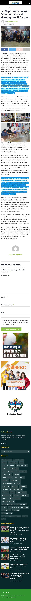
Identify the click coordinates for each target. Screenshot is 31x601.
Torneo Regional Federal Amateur (11, 516)
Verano (25, 516)
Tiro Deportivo (6, 510)
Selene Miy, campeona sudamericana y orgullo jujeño (18, 539)
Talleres (4, 507)
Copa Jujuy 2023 (14, 468)
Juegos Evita (5, 480)
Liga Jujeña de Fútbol (16, 489)
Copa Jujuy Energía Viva (8, 471)
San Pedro (5, 498)
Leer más (4, 443)
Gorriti (16, 477)
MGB (6, 596)
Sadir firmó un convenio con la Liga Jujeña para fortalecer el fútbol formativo (20, 576)
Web (2, 312)
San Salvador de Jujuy (8, 501)
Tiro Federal (15, 510)
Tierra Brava (24, 507)
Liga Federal (23, 486)
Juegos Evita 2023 (15, 480)
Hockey (22, 477)
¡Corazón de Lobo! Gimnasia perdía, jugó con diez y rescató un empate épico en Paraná (19, 529)
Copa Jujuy (8, 8)
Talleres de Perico (14, 507)
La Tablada (15, 486)
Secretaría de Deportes (8, 504)
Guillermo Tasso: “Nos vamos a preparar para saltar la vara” (17, 556)
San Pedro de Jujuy (15, 498)
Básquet (4, 462)
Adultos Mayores (6, 459)
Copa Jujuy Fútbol (22, 471)
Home (2, 8)
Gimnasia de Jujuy (7, 477)
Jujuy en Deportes (12, 21)
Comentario (5, 275)
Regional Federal (6, 495)
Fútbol (9, 474)
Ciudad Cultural (13, 462)
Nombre (4, 297)
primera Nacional (21, 492)
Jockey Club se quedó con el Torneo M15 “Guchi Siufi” (19, 548)
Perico (12, 492)
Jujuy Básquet (5, 486)
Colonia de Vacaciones (8, 465)
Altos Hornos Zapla (18, 459)
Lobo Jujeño (5, 492)
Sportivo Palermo (22, 504)
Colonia (21, 462)
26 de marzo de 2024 (9, 24)
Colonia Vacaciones (22, 465)
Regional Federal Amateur (21, 495)
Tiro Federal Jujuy (7, 513)
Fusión (4, 474)
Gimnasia (16, 474)
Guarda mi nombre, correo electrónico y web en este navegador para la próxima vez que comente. (15, 322)
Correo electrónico (7, 305)
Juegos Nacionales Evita (8, 483)
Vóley (3, 519)
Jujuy (18, 483)
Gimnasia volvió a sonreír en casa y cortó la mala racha (19, 565)
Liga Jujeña (5, 489)
